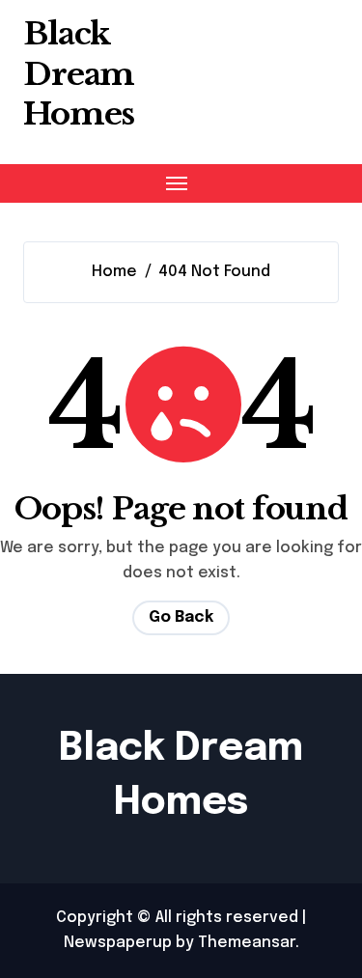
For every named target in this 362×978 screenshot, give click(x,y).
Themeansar (246, 943)
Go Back (181, 617)
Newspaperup (118, 943)
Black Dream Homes (78, 73)
